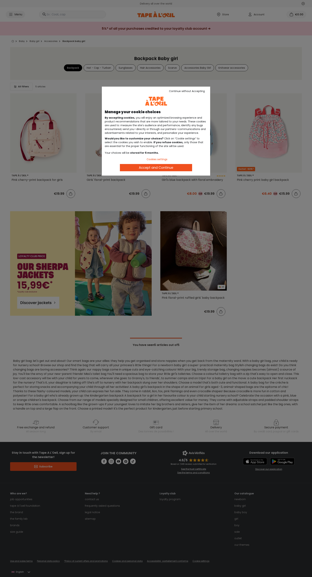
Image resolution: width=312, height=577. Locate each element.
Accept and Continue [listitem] (156, 167)
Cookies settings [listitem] (157, 159)
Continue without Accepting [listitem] (187, 91)
